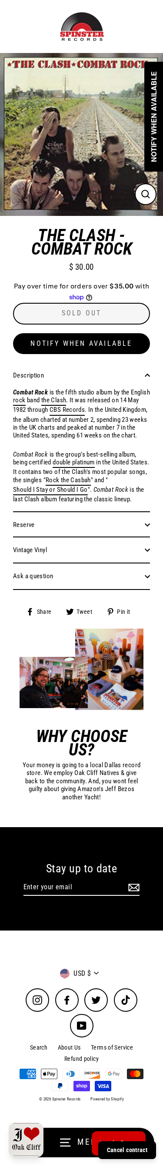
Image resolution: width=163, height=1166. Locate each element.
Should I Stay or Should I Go (50, 490)
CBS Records (67, 410)
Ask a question (33, 576)
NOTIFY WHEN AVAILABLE (81, 343)
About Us (69, 1047)
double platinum (74, 462)
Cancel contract (127, 1149)
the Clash (53, 400)
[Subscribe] (133, 887)
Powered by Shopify (107, 1099)
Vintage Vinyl (30, 550)
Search (38, 1047)
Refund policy (81, 1058)
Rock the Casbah (68, 480)
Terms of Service (112, 1047)
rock (19, 400)
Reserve (24, 525)
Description (28, 375)
